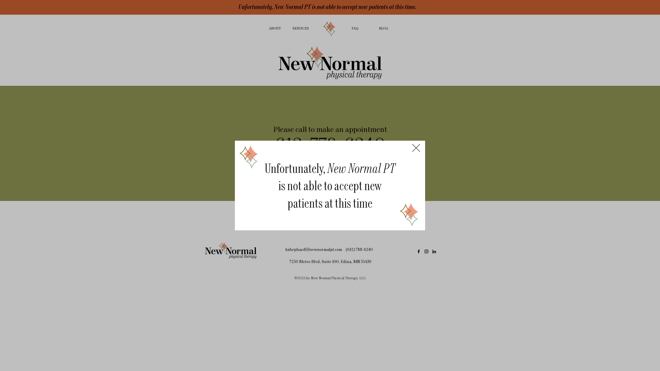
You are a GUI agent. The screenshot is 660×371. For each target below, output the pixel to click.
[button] (416, 148)
